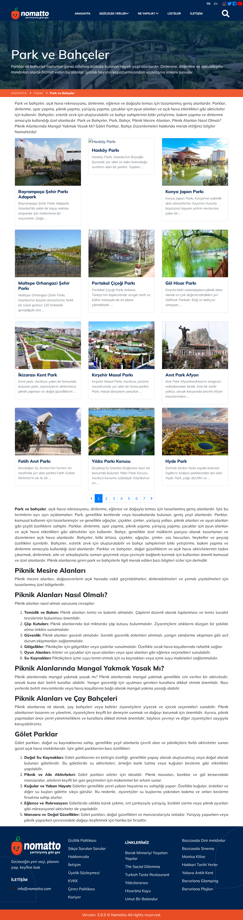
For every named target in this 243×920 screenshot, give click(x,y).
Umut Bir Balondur (141, 898)
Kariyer (74, 897)
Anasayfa (82, 13)
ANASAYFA (19, 93)
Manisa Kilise (193, 856)
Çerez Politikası (81, 888)
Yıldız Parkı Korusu (111, 461)
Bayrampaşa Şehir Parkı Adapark (43, 194)
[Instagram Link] (224, 4)
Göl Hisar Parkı (180, 283)
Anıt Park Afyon (182, 375)
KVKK (73, 880)
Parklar (39, 93)
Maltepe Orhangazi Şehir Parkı (44, 285)
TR (208, 3)
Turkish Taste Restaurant (147, 874)
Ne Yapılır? (147, 13)
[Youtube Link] (239, 4)
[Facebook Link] (234, 4)
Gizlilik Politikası (82, 840)
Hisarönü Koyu (138, 890)
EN (216, 3)
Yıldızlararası (136, 882)
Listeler (174, 13)
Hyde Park (176, 461)
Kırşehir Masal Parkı (112, 375)
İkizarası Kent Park (37, 375)
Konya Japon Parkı (184, 191)
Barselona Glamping (200, 880)
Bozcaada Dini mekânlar (203, 840)
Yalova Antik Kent (197, 872)
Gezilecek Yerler (112, 13)
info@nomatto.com (34, 888)
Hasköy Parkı (105, 150)
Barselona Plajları (197, 888)
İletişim (196, 13)
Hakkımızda (78, 856)
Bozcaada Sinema (198, 848)
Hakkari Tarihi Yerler (200, 864)
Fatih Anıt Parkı (34, 461)
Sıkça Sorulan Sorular (87, 848)
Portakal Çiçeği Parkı (113, 283)
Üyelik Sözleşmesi (84, 872)
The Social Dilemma (142, 866)
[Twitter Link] (229, 4)
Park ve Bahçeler (62, 93)
